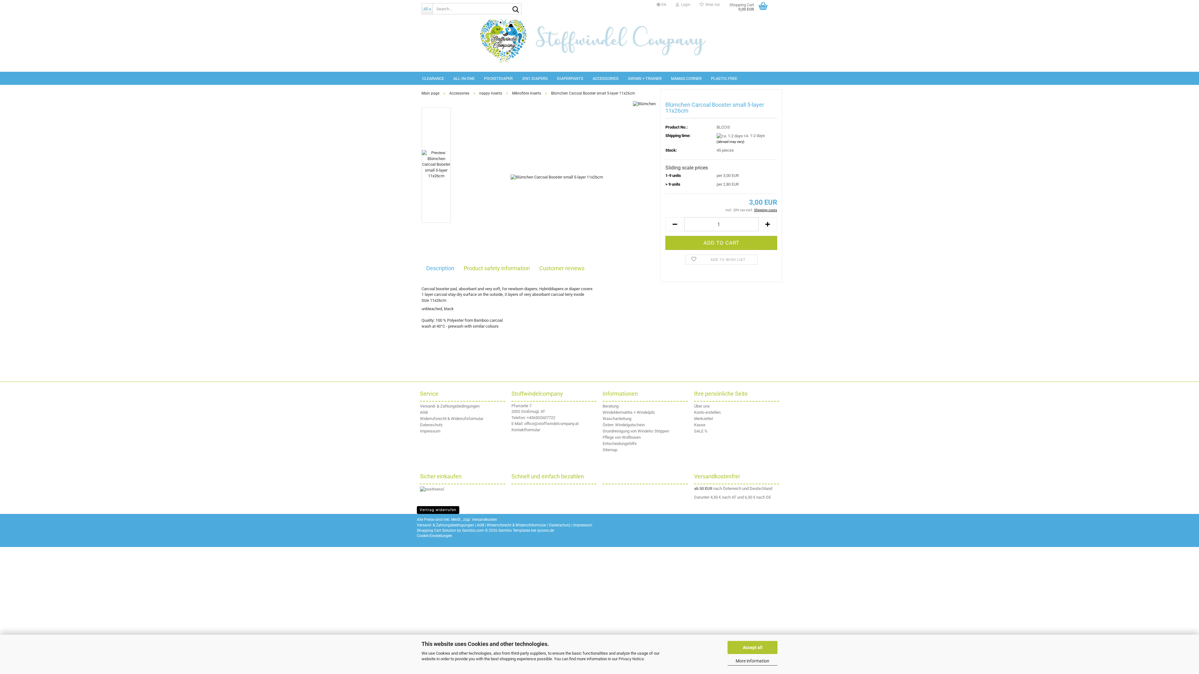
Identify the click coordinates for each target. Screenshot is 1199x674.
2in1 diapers (535, 78)
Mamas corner (686, 78)
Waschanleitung (617, 418)
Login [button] (684, 4)
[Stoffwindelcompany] (599, 40)
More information (752, 660)
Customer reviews (562, 268)
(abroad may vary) (730, 142)
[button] (661, 4)
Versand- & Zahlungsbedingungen (450, 406)
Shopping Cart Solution (436, 530)
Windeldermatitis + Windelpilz (629, 412)
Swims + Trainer (645, 78)
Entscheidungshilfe (620, 443)
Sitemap (610, 449)
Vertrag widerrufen (438, 510)
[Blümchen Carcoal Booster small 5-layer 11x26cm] (557, 177)
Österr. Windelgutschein (624, 424)
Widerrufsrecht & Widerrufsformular (451, 418)
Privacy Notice (631, 659)
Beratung (611, 406)
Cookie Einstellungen (434, 536)
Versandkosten (484, 519)
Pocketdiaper (498, 78)
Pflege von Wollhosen (622, 437)
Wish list (711, 4)
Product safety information (497, 268)
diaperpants (570, 78)
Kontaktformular (525, 429)
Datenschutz (431, 424)
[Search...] (515, 9)
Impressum (430, 431)
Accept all (752, 647)
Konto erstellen (707, 412)
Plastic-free (724, 78)
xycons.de (545, 530)
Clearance (433, 78)
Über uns (702, 406)
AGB (424, 412)
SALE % (701, 431)
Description (440, 268)
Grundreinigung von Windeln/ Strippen (636, 431)
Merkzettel (703, 418)
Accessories (606, 78)
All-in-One (464, 78)
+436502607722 (541, 417)
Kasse (699, 424)
